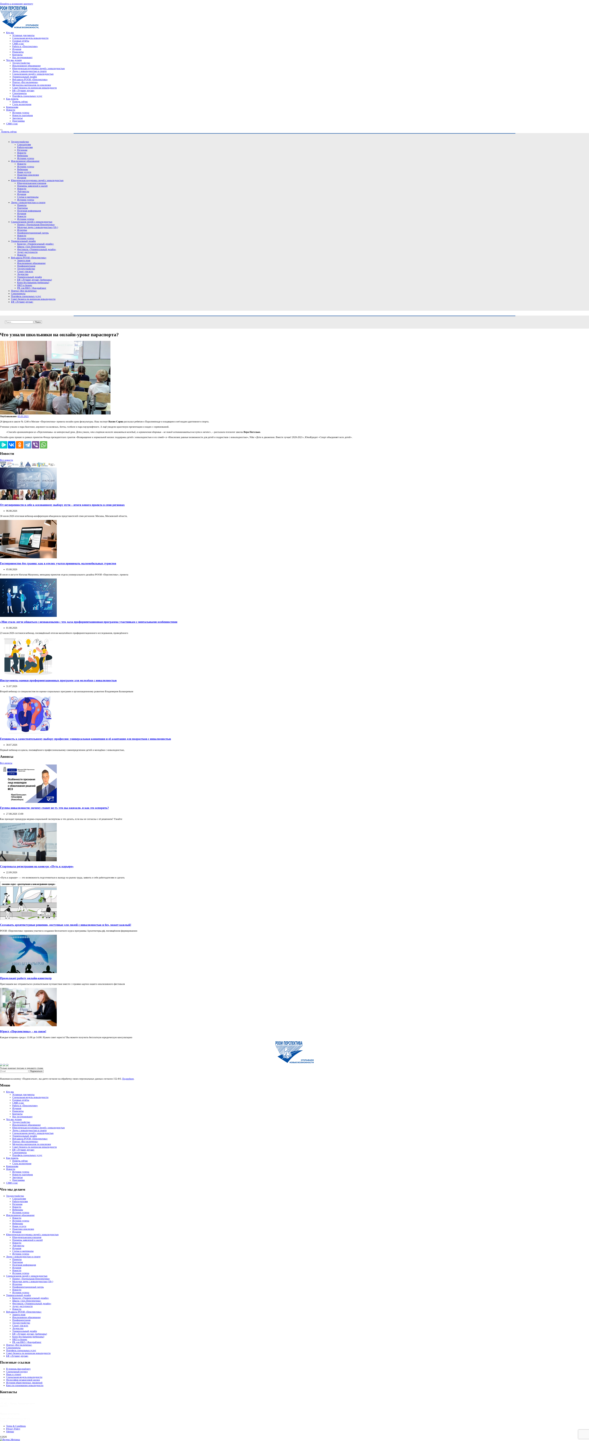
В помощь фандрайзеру (18, 1369)
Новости (10, 110)
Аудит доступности (27, 252)
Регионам (22, 150)
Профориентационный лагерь (33, 233)
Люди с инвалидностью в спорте (29, 71)
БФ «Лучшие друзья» (23, 90)
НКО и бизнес (24, 285)
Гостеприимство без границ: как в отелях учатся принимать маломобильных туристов (58, 563)
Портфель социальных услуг (27, 96)
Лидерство (22, 274)
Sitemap (10, 1431)
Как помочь (12, 99)
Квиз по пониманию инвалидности (24, 1385)
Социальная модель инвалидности (30, 38)
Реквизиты (18, 52)
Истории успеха (20, 112)
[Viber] (35, 444)
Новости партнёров (22, 115)
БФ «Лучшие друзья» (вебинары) (34, 279)
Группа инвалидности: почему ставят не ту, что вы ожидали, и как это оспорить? (54, 807)
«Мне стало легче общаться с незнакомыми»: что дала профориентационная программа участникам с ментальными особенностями (88, 621)
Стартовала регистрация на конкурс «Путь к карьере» (37, 866)
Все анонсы (6, 763)
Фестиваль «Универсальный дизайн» (36, 249)
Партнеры (22, 208)
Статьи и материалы (27, 197)
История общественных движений (24, 1382)
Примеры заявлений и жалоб (32, 186)
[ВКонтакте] (11, 444)
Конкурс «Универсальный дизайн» (35, 244)
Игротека (22, 230)
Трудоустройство (21, 63)
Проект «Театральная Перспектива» (36, 224)
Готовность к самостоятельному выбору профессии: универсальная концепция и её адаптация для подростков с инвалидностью (85, 738)
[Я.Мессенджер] (3, 444)
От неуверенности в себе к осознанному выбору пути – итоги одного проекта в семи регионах (62, 504)
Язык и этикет (13, 1374)
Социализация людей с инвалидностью (33, 74)
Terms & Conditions (16, 1426)
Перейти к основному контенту (16, 3)
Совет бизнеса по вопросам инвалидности (34, 87)
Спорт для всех (25, 271)
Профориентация (26, 266)
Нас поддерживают (22, 57)
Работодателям (25, 147)
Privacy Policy (13, 1429)
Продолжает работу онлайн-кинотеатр (26, 978)
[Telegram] (27, 444)
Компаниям (12, 107)
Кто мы (10, 32)
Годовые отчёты (20, 41)
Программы (18, 121)
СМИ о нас (18, 43)
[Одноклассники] (19, 444)
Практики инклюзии (28, 175)
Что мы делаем (14, 60)
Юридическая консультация (31, 183)
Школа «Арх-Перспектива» (31, 246)
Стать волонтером (21, 104)
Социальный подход (17, 1371)
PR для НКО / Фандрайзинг (31, 288)
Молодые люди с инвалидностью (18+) (37, 227)
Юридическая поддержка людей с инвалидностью (38, 68)
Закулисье (17, 118)
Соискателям (24, 144)
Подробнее (128, 1078)
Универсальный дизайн (24, 76)
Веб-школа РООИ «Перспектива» (30, 79)
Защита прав (23, 260)
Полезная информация (29, 210)
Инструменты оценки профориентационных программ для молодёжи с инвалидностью (58, 680)
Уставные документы (23, 35)
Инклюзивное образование (26, 65)
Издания (16, 49)
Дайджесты (23, 191)
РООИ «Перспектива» (19, 1436)
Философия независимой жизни (23, 1380)
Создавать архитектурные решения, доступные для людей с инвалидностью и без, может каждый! (65, 924)
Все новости (6, 460)
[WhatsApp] (43, 444)
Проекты (22, 205)
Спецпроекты (19, 93)
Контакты (17, 54)
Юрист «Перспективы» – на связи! (23, 1031)
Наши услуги (24, 172)
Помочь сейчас (20, 101)
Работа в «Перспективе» (25, 46)
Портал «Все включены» (25, 82)
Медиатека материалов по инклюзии (31, 85)
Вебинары (22, 155)
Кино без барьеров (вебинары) (33, 282)
